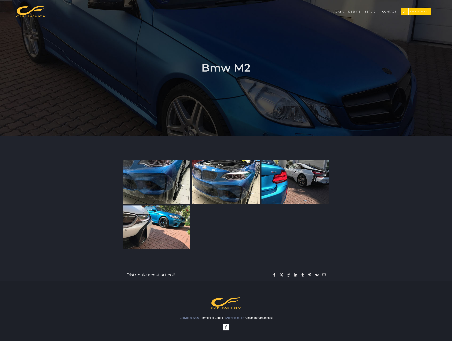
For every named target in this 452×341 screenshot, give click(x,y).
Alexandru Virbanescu (259, 317)
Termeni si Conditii (212, 317)
